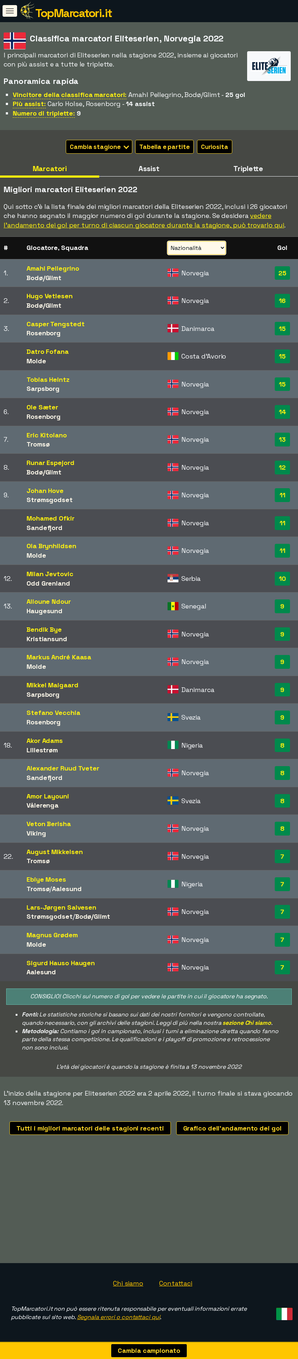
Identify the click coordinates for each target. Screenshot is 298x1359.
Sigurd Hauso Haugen (61, 963)
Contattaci (175, 1283)
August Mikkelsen (54, 852)
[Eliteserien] (269, 74)
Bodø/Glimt (44, 278)
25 (282, 273)
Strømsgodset (50, 500)
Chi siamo (128, 1283)
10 (282, 578)
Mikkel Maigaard (52, 685)
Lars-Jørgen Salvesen (61, 907)
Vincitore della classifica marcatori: (69, 94)
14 (282, 412)
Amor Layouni (48, 796)
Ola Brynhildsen (51, 546)
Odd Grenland (48, 583)
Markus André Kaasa (59, 657)
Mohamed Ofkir (50, 518)
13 (282, 439)
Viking (36, 833)
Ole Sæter (42, 407)
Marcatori (50, 168)
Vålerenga (43, 805)
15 (282, 328)
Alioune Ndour (49, 601)
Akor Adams (45, 740)
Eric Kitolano (47, 435)
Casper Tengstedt (55, 324)
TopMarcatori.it (73, 13)
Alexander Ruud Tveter (63, 768)
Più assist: (29, 104)
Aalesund (66, 889)
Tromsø (38, 444)
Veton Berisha (49, 824)
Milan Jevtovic (50, 574)
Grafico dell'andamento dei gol (232, 1128)
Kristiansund (47, 639)
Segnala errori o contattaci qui (118, 1317)
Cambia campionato (149, 1350)
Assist (148, 168)
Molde (36, 361)
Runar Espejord (50, 462)
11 (282, 495)
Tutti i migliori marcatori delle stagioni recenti (90, 1128)
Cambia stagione (96, 147)
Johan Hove (45, 490)
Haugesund (45, 611)
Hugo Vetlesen (50, 296)
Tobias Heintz (48, 379)
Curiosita (214, 147)
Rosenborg (44, 333)
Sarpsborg (43, 388)
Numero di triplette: (44, 113)
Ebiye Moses (46, 879)
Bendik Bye (44, 629)
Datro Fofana (48, 351)
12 (282, 467)
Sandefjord (45, 527)
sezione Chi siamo (246, 1023)
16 (282, 300)
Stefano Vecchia (53, 712)
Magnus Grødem (52, 935)
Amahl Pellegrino (53, 268)
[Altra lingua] (283, 1311)
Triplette (248, 168)
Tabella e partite (164, 147)
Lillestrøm (42, 750)
